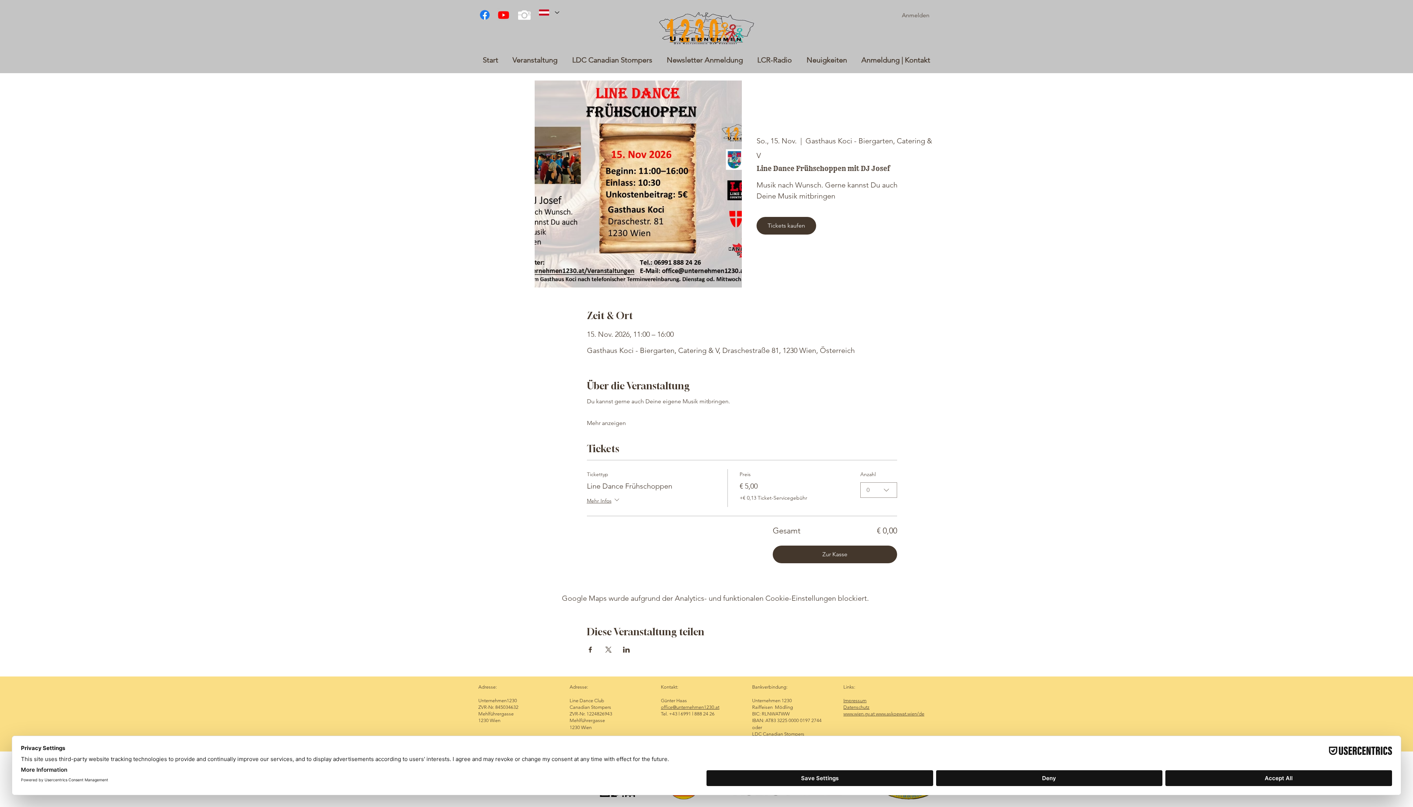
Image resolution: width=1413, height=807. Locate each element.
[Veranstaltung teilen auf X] (608, 650)
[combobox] (878, 490)
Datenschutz (856, 707)
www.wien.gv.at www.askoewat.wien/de (883, 714)
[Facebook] (484, 14)
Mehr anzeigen (606, 422)
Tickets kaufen (786, 225)
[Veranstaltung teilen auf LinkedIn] (626, 650)
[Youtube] (503, 14)
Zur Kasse (834, 554)
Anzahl (868, 474)
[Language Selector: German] (549, 12)
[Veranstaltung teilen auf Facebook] (590, 650)
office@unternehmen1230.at (690, 707)
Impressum (855, 700)
